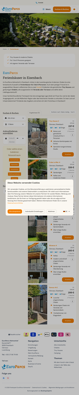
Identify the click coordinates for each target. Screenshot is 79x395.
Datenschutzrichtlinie (15, 203)
